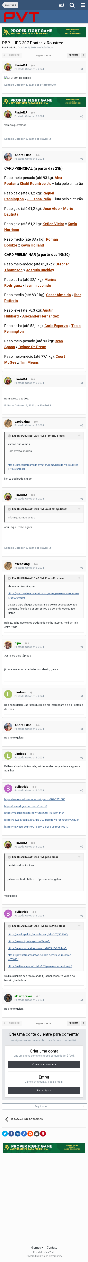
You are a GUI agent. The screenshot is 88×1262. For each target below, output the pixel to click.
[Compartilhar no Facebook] (11, 1134)
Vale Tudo (47, 47)
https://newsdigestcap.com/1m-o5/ (25, 806)
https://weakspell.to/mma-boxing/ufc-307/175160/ (34, 799)
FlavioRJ (12, 47)
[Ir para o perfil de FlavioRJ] (8, 67)
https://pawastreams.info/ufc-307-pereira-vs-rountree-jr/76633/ (41, 819)
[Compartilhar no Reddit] (30, 1134)
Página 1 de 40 (44, 55)
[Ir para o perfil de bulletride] (8, 788)
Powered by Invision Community (44, 1256)
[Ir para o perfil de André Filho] (8, 157)
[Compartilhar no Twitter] (5, 1134)
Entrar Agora (44, 1090)
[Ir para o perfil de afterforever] (8, 998)
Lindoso (20, 692)
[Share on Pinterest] (43, 1134)
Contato (52, 1247)
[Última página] (83, 55)
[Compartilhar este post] (81, 69)
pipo (48, 856)
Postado (29, 69)
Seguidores (41, 1106)
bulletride (21, 787)
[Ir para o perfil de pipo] (8, 645)
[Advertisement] (44, 1198)
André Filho (23, 155)
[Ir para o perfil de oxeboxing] (8, 423)
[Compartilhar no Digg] (17, 1134)
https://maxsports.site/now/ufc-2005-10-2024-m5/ (34, 812)
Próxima (73, 55)
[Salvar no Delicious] (24, 1134)
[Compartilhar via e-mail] (36, 1134)
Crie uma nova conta (44, 1064)
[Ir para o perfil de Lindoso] (8, 694)
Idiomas (36, 1247)
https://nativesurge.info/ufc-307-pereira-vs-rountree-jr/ (36, 826)
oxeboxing (22, 421)
